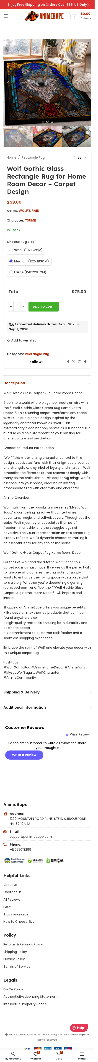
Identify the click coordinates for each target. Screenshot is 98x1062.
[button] (8, 82)
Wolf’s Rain (29, 210)
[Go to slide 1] (43, 122)
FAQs (7, 907)
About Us (10, 885)
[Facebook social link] (68, 362)
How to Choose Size (19, 921)
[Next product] (85, 157)
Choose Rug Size (21, 241)
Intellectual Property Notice (25, 1004)
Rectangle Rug (33, 157)
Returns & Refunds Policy (23, 944)
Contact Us (12, 892)
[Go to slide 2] (47, 122)
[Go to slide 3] (52, 122)
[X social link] (74, 362)
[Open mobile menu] (5, 15)
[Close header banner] (89, 4)
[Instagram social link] (79, 362)
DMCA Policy (13, 989)
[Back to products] (79, 157)
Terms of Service (17, 966)
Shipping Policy (15, 952)
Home (11, 157)
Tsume (30, 220)
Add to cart (43, 306)
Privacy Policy (14, 959)
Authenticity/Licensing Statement (30, 996)
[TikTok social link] (85, 362)
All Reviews (11, 899)
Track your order (16, 914)
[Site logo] (44, 15)
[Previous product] (74, 157)
